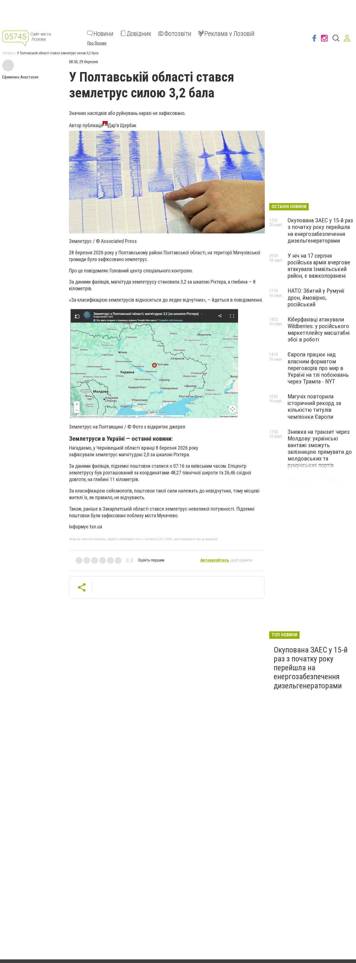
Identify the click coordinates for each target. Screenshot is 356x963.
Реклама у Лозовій (229, 33)
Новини (103, 33)
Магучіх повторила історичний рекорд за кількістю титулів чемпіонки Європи (314, 406)
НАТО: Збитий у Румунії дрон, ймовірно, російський (316, 297)
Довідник (139, 33)
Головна (8, 53)
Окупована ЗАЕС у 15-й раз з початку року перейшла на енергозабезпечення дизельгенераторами (320, 230)
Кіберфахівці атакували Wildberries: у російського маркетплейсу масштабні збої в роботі (319, 329)
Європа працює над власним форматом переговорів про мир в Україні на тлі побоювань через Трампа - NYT (318, 368)
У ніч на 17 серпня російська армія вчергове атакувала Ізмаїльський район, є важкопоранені (319, 265)
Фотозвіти (177, 33)
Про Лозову (97, 43)
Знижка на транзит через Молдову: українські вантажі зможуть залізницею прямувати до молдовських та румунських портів (320, 448)
